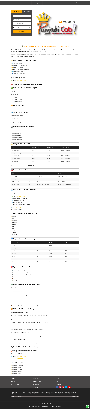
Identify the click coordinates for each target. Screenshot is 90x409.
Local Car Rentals (37, 381)
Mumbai (57, 392)
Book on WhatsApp (16, 78)
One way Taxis (36, 384)
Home (13, 3)
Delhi (29, 392)
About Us (13, 381)
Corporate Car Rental (37, 385)
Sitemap (57, 382)
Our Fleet (20, 3)
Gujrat (32, 392)
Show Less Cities (74, 396)
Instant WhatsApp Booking (18, 207)
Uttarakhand (73, 392)
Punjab (61, 392)
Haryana (42, 392)
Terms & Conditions (15, 384)
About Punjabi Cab (37, 3)
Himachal (37, 392)
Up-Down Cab (27, 11)
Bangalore (24, 392)
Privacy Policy (14, 382)
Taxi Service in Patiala (16, 367)
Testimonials (27, 3)
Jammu (47, 392)
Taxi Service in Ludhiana (17, 369)
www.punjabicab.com (21, 80)
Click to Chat (20, 358)
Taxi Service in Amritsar (16, 373)
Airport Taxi (35, 387)
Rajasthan (66, 392)
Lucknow (52, 392)
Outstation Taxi (36, 382)
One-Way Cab (16, 11)
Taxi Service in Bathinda (16, 371)
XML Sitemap (58, 384)
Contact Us (46, 3)
